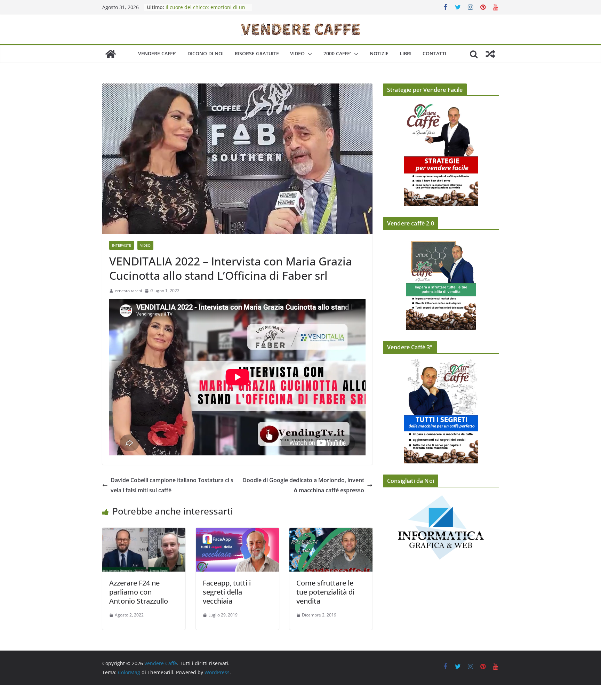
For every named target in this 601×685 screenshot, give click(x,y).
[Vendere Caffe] (110, 54)
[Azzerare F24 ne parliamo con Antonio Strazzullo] (143, 532)
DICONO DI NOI (205, 53)
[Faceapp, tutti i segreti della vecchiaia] (237, 532)
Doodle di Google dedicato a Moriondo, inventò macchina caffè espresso (303, 485)
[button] (308, 54)
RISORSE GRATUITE (257, 53)
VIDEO (297, 53)
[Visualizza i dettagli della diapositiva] (441, 527)
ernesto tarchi (128, 291)
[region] (441, 534)
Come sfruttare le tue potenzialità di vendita (325, 592)
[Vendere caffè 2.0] (441, 282)
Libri (405, 53)
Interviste (121, 245)
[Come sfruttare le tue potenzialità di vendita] (330, 532)
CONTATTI (434, 53)
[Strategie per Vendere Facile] (441, 153)
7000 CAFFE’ (337, 53)
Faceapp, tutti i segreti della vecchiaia (227, 592)
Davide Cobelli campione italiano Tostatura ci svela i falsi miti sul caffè (172, 485)
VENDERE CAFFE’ (157, 53)
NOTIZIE (379, 53)
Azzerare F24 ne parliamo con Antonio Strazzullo (138, 592)
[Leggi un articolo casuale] (490, 54)
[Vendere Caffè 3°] (441, 411)
